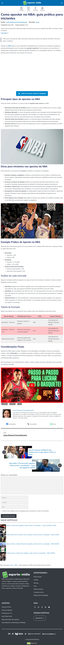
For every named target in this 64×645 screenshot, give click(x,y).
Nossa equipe (38, 576)
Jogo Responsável (7, 616)
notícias (13, 404)
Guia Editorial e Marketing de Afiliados (14, 622)
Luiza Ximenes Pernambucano (15, 435)
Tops (35, 586)
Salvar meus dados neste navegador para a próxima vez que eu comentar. (26, 511)
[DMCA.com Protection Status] (32, 643)
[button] (61, 3)
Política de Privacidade (41, 595)
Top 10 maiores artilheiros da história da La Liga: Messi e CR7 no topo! (42, 452)
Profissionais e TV (7, 613)
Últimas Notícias (38, 589)
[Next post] (59, 465)
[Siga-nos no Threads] (45, 607)
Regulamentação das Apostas (10, 619)
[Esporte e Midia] (32, 3)
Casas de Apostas (7, 610)
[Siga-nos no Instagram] (38, 607)
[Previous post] (4, 452)
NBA (15, 565)
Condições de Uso (39, 592)
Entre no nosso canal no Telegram (33, 93)
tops (20, 404)
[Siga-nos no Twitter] (35, 607)
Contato (36, 580)
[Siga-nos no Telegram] (49, 607)
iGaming (5, 404)
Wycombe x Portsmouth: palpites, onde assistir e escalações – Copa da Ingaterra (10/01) (22, 465)
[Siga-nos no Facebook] (42, 607)
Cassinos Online (6, 607)
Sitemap (36, 583)
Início (11, 565)
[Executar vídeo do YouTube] (32, 385)
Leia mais (4, 33)
